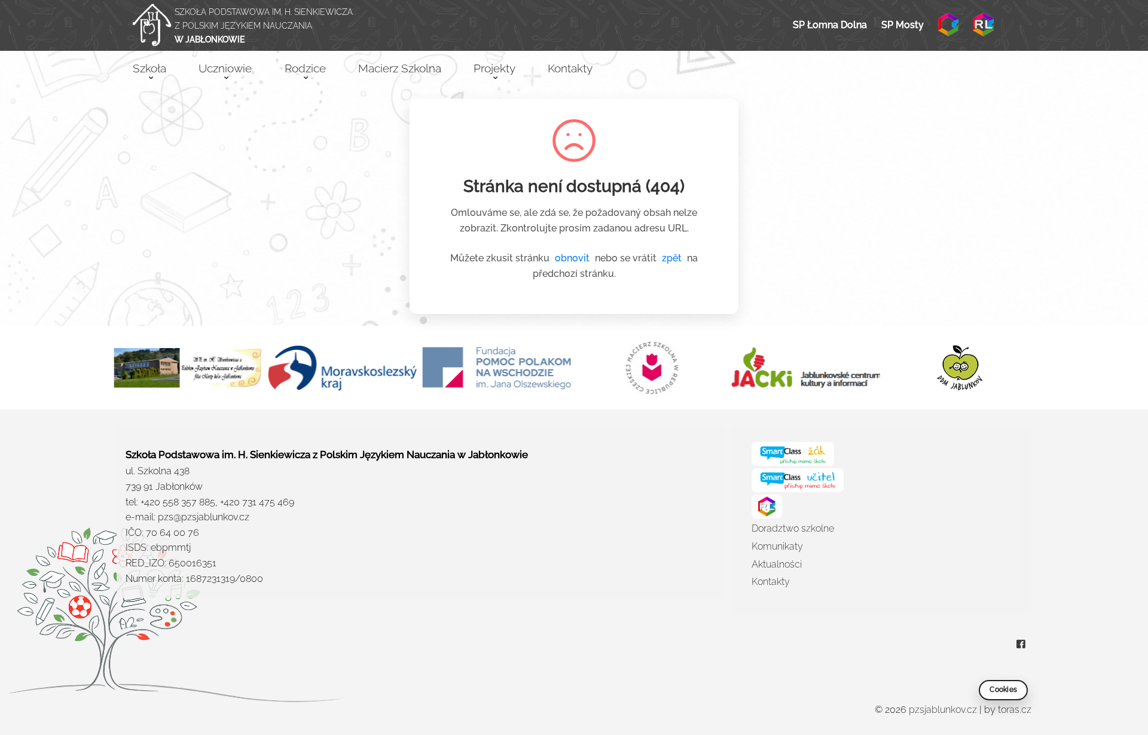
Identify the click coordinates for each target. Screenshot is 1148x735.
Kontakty (771, 581)
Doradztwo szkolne (793, 528)
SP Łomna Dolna (830, 25)
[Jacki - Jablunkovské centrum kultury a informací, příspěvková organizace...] (805, 367)
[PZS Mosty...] (188, 367)
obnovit (572, 258)
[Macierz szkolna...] (651, 368)
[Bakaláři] (948, 24)
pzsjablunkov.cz (943, 709)
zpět (672, 258)
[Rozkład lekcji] (983, 24)
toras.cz (1014, 709)
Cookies (1003, 689)
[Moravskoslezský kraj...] (342, 368)
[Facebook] (1020, 645)
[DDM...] (960, 368)
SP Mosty (902, 25)
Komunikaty (777, 546)
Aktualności (777, 564)
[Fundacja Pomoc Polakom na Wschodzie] (497, 368)
